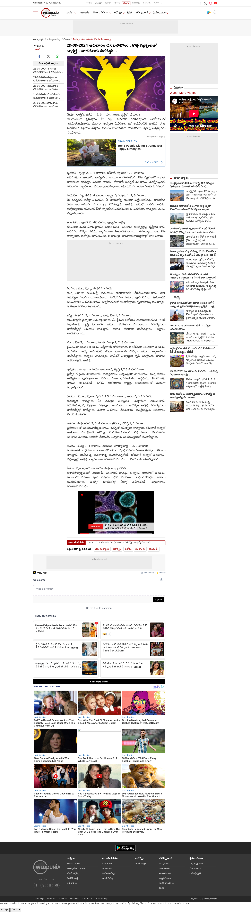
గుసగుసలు (107, 863)
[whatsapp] (57, 56)
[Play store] (209, 12)
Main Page (39, 899)
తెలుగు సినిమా (100, 13)
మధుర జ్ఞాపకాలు (197, 863)
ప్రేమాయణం (159, 13)
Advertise (63, 899)
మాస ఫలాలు (165, 873)
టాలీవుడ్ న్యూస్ (109, 873)
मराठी (117, 3)
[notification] (215, 12)
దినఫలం (66, 39)
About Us (51, 899)
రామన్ (37, 49)
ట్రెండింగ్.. (153, 549)
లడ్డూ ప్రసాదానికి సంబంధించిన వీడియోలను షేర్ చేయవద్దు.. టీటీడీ (193, 350)
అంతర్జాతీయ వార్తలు (76, 868)
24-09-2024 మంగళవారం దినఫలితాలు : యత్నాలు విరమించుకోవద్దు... (46, 96)
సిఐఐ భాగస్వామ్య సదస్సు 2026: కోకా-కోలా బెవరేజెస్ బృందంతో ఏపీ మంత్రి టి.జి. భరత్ (193, 253)
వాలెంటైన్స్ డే (195, 873)
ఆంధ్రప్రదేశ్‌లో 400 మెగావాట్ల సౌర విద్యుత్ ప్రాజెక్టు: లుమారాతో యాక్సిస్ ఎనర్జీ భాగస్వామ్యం (192, 185)
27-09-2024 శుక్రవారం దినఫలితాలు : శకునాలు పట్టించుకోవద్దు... (45, 79)
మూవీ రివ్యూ (107, 878)
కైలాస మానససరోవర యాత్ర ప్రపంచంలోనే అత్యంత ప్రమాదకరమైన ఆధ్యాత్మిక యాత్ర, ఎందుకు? (192, 304)
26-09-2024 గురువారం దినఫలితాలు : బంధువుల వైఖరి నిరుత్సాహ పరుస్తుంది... (48, 87)
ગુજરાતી (158, 3)
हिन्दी (89, 3)
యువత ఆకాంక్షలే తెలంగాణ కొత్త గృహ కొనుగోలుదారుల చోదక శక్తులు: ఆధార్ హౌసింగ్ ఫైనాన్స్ (190, 207)
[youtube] (215, 3)
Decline (16, 909)
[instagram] (210, 3)
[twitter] (205, 3)
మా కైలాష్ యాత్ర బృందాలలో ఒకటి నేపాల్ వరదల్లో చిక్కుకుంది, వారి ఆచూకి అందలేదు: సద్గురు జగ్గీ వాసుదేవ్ (193, 230)
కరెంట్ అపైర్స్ (72, 873)
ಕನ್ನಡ (147, 3)
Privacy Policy (101, 899)
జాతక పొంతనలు (166, 883)
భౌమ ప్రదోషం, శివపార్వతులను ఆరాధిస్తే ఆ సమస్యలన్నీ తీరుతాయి (192, 396)
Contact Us (87, 899)
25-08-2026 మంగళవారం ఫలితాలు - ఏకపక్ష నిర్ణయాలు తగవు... (193, 373)
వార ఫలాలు (164, 868)
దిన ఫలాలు (164, 863)
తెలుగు (126, 3)
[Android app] (125, 848)
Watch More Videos (183, 93)
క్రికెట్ (129, 13)
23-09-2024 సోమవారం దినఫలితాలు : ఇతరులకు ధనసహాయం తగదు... (46, 104)
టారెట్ (161, 888)
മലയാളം (136, 3)
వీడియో (178, 88)
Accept (5, 909)
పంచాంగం (84, 13)
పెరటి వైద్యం (140, 863)
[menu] (36, 13)
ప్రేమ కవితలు (195, 868)
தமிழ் (108, 3)
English (98, 3)
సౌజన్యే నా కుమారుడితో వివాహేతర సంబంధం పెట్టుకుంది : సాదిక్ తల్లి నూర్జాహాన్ (193, 276)
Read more (95, 526)
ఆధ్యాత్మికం (38, 39)
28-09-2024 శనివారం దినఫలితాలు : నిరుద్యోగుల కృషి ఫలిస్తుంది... (47, 70)
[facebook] (200, 3)
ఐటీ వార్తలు (72, 883)
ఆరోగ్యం (118, 13)
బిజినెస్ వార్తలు (73, 878)
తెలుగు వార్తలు (102, 549)
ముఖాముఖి (107, 868)
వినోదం (128, 549)
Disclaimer (74, 899)
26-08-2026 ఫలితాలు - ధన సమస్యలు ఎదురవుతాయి (190, 327)
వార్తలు (69, 13)
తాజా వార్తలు (181, 178)
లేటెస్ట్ (177, 298)
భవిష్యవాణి (142, 13)
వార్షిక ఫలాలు (165, 878)
